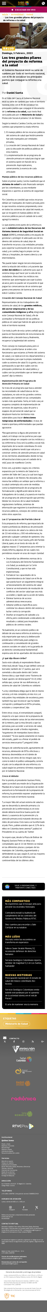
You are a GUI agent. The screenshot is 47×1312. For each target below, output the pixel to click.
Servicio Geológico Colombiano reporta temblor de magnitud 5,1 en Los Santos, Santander (23, 963)
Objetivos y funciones (8, 1146)
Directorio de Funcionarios (9, 1170)
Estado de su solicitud (8, 1172)
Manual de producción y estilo (10, 1153)
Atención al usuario (7, 1161)
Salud (29, 14)
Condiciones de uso (7, 1216)
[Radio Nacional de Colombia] (23, 3)
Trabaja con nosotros (7, 1163)
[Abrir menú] (4, 3)
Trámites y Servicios (7, 1168)
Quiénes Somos (8, 1140)
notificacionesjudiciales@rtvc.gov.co (12, 1258)
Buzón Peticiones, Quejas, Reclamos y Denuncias (16, 1166)
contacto (14, 1038)
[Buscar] (43, 3)
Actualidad (17, 14)
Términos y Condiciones (8, 1174)
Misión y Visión (6, 1144)
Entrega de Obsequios (8, 1175)
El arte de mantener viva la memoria (21, 1004)
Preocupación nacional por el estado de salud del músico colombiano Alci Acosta (23, 981)
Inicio (5, 14)
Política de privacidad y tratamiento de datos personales (18, 1215)
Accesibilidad (5, 1218)
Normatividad (6, 1147)
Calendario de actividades (9, 1165)
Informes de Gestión (7, 1151)
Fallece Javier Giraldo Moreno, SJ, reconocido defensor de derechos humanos (20, 951)
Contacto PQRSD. (27, 1232)
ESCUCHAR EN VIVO (25, 10)
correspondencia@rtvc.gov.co (31, 1230)
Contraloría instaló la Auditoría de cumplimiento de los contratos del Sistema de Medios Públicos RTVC (20, 916)
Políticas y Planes (7, 1149)
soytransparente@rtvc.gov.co (10, 1264)
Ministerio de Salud (16, 1023)
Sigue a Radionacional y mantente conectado (25, 886)
